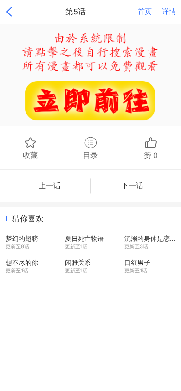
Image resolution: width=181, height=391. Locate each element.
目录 (90, 155)
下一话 (132, 185)
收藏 (30, 155)
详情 (169, 11)
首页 (145, 11)
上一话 (49, 185)
